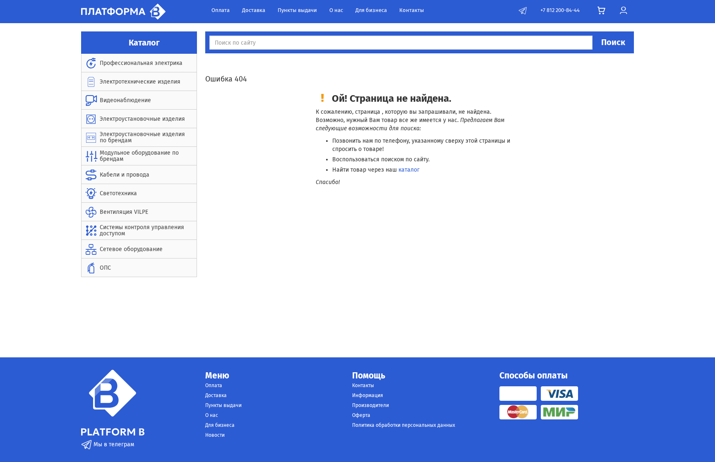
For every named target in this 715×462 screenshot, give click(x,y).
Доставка (253, 10)
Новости (215, 435)
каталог (409, 169)
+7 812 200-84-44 (560, 10)
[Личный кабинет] (623, 10)
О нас (336, 10)
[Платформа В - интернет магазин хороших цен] (123, 11)
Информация (367, 395)
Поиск (613, 42)
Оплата (220, 10)
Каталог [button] (143, 43)
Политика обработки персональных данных (403, 425)
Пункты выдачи (297, 10)
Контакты (411, 10)
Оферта (361, 415)
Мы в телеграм (113, 444)
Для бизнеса (371, 10)
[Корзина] (601, 10)
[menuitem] (139, 63)
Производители (370, 405)
